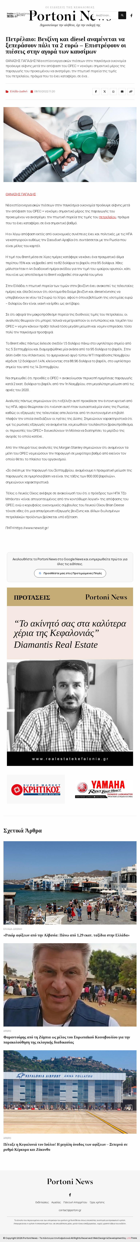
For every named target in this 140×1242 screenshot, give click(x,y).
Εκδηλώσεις (42, 1202)
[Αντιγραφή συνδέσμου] (130, 91)
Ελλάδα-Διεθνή (18, 91)
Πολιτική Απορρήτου (75, 1202)
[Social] (131, 15)
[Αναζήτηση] (122, 15)
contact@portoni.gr (70, 1210)
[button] (16, 15)
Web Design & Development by (115, 1238)
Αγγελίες (56, 1202)
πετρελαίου (107, 217)
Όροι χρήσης (97, 1202)
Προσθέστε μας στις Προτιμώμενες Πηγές (70, 573)
